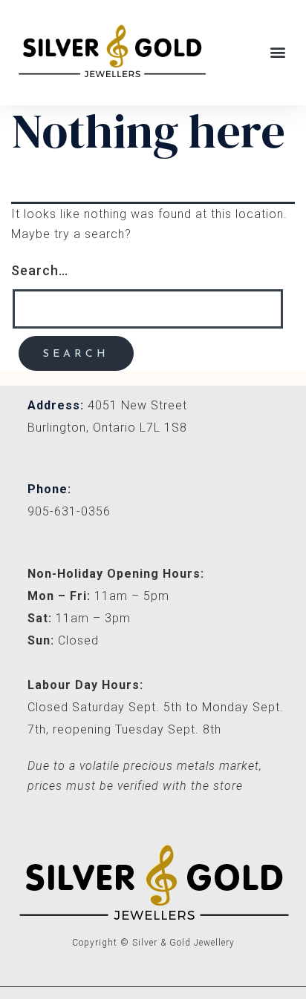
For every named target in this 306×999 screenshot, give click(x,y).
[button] (278, 52)
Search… (39, 270)
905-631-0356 (69, 511)
